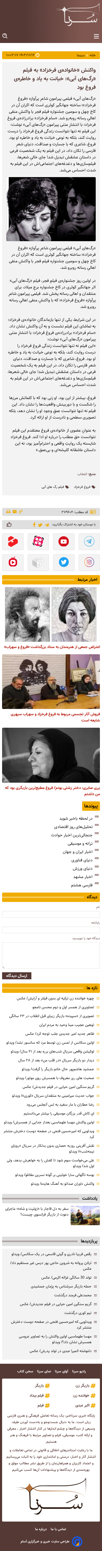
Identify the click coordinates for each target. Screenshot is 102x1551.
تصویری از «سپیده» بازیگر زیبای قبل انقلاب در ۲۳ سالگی (51, 1016)
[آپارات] (38, 542)
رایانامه (95, 922)
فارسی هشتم (82, 885)
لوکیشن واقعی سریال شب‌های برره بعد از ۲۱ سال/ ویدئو (52, 1051)
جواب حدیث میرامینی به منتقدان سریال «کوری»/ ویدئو (53, 1096)
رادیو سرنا (79, 1371)
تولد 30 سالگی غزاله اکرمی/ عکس (66, 1277)
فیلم (41, 1405)
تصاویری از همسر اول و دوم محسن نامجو (63, 1007)
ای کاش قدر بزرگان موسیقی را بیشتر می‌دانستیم (59, 1113)
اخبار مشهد (83, 877)
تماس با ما (59, 1529)
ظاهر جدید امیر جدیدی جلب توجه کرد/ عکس (59, 1034)
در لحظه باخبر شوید (76, 818)
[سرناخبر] (77, 14)
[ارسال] (14, 512)
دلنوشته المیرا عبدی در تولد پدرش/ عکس (61, 1351)
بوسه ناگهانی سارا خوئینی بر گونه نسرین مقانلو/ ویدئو (54, 1175)
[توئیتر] (39, 524)
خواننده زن (81, 1395)
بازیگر (39, 1385)
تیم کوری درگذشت (78, 1313)
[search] (5, 36)
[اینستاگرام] (89, 563)
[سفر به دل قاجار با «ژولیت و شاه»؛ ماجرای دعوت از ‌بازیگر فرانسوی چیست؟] (85, 1215)
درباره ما (41, 1529)
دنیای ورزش (83, 868)
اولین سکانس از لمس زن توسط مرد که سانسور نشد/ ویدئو (50, 1042)
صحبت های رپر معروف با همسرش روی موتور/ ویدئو (55, 1078)
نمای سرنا (44, 1371)
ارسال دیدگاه (16, 976)
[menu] (96, 36)
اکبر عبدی (82, 1405)
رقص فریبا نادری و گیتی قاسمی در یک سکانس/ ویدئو (52, 1254)
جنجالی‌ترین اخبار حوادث (72, 835)
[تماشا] (12, 542)
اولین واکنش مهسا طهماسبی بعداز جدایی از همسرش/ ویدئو (49, 1122)
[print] (8, 512)
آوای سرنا (62, 1371)
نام (98, 907)
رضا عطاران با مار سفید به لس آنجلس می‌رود (60, 1104)
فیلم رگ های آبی (53, 487)
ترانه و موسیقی (80, 843)
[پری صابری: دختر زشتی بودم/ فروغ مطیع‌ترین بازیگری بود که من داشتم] (51, 755)
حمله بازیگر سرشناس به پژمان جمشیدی (61, 1286)
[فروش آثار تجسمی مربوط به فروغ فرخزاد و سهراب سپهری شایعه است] (51, 681)
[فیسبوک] (33, 524)
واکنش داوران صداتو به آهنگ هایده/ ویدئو (62, 1184)
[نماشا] (12, 563)
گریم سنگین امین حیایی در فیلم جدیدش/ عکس (58, 1087)
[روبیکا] (38, 563)
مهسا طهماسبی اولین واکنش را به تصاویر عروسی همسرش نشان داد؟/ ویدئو (55, 1339)
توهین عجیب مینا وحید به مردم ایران (66, 1025)
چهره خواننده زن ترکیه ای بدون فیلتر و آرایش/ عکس (55, 998)
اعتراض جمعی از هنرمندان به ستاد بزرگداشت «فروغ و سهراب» (52, 647)
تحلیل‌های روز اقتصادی (73, 827)
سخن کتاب (25, 1371)
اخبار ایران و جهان (78, 852)
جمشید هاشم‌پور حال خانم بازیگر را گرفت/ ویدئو (58, 1069)
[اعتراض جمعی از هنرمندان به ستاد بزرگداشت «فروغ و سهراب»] (51, 614)
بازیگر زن (82, 1385)
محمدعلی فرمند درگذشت (73, 1295)
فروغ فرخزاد (82, 487)
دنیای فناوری (82, 860)
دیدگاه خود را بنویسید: (86, 938)
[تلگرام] (46, 524)
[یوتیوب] (63, 542)
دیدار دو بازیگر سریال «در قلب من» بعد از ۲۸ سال (56, 1060)
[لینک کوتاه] (20, 512)
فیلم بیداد (37, 1395)
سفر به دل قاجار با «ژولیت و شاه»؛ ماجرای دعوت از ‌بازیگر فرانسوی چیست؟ (37, 1211)
